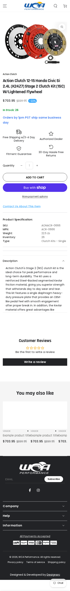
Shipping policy (57, 562)
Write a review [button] (35, 362)
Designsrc (53, 575)
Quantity (8, 165)
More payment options (35, 196)
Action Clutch (10, 74)
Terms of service (35, 562)
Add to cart (35, 177)
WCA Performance (28, 557)
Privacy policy (15, 562)
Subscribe (54, 479)
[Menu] (5, 6)
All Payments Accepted (35, 536)
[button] (55, 6)
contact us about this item (22, 206)
